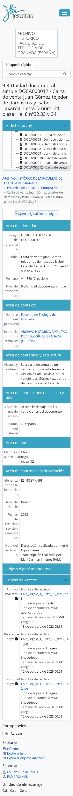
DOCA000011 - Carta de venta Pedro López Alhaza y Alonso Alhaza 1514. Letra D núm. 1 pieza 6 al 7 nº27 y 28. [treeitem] (47, 163)
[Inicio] (19, 13)
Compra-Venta (51, 188)
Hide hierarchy (19, 125)
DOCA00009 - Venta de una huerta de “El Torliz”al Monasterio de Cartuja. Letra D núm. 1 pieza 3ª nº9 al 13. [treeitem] (47, 153)
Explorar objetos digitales (25, 758)
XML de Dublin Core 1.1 (24, 772)
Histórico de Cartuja (21, 188)
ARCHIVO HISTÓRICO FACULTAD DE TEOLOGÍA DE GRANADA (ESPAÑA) (44, 336)
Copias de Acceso (21, 580)
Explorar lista (16, 753)
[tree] (36, 150)
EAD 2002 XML (17, 776)
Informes (13, 749)
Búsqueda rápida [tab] (18, 65)
